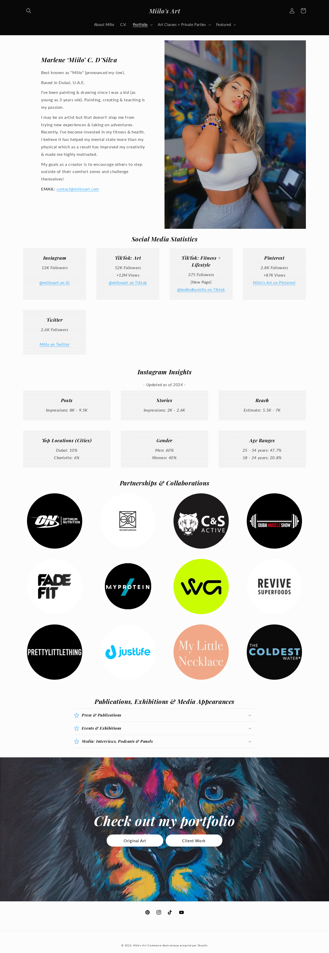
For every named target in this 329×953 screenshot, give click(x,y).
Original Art (135, 840)
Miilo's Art (140, 945)
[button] (28, 10)
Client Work (194, 840)
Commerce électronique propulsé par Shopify (177, 945)
